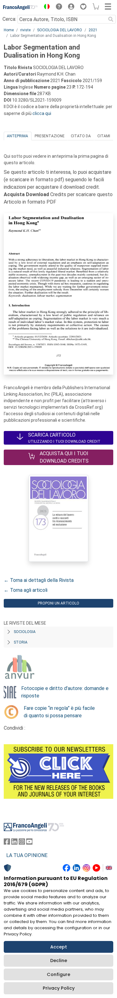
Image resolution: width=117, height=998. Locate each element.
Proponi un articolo (58, 603)
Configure (58, 974)
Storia (20, 642)
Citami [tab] (103, 136)
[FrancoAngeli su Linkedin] (14, 843)
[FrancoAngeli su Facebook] (7, 843)
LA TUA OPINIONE (26, 855)
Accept (58, 947)
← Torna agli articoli (25, 590)
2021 (93, 30)
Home (9, 30)
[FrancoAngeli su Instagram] (22, 843)
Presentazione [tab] (50, 136)
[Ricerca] (111, 19)
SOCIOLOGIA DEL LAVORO (59, 30)
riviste (25, 30)
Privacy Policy (59, 988)
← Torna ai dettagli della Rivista (39, 580)
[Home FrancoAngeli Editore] (20, 7)
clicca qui (41, 113)
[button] (45, 7)
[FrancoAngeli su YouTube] (29, 843)
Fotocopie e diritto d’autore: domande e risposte (65, 692)
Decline (58, 960)
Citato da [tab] (81, 136)
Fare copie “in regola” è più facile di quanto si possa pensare (59, 712)
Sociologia (25, 632)
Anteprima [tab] (17, 136)
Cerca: (9, 19)
